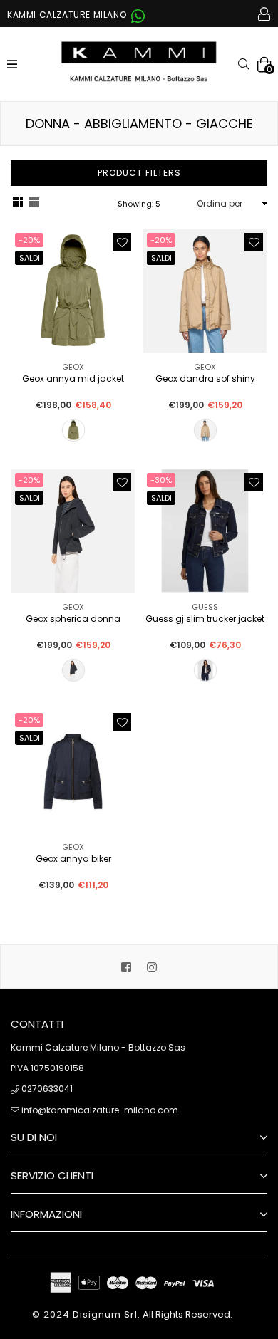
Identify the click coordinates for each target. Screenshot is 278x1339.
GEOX (73, 366)
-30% (161, 480)
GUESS (205, 607)
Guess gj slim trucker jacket (204, 619)
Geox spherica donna (73, 619)
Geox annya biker (73, 859)
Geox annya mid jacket (73, 379)
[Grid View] (18, 204)
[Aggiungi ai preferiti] (122, 242)
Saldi (29, 258)
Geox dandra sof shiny (205, 379)
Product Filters (139, 173)
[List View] (34, 204)
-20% (29, 240)
